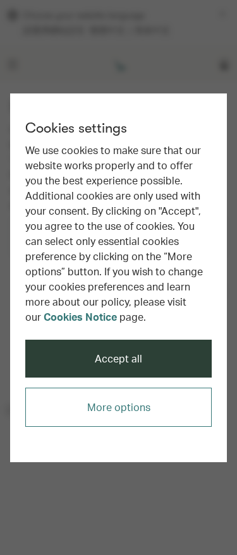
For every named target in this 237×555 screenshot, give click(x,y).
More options (118, 407)
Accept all (118, 358)
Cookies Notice (80, 316)
